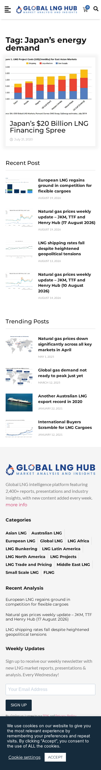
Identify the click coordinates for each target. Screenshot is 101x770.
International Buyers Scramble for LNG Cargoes (65, 424)
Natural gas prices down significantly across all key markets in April (65, 344)
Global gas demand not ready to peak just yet (62, 373)
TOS (46, 716)
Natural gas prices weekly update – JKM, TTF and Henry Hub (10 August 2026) (64, 283)
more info (16, 504)
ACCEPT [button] (55, 757)
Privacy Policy (65, 716)
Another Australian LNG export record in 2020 (62, 398)
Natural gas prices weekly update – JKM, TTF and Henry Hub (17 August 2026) (66, 217)
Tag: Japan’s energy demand (46, 44)
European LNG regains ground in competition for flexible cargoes (65, 186)
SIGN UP (19, 705)
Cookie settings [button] (24, 757)
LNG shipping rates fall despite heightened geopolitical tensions (61, 248)
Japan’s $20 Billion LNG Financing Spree (49, 126)
